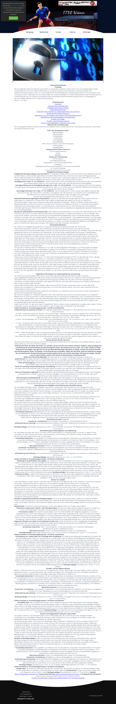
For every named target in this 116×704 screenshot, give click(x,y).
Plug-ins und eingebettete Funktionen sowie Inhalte (58, 123)
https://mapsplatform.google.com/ (27, 674)
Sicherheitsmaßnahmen (58, 110)
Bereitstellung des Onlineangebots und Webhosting (58, 117)
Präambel (58, 104)
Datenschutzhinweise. (16, 5)
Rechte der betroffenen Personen (58, 113)
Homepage (30, 32)
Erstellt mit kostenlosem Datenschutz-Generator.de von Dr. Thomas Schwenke (58, 678)
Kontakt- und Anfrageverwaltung (58, 121)
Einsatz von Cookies (58, 119)
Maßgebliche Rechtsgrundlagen (58, 108)
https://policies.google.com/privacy (68, 674)
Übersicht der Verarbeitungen (58, 106)
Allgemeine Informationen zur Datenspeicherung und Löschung (58, 112)
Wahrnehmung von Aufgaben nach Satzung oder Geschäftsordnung (58, 115)
